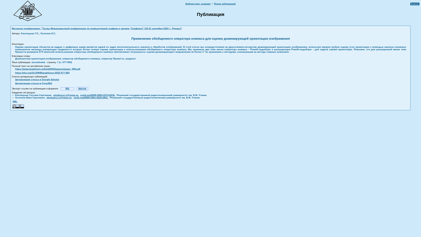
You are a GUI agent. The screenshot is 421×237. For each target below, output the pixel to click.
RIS (67, 88)
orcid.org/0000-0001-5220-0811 (91, 97)
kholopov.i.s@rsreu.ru (59, 97)
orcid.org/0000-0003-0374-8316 (97, 95)
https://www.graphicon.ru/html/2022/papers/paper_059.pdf (47, 69)
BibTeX (82, 88)
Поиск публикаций (225, 4)
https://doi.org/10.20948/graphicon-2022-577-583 (42, 73)
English (414, 4)
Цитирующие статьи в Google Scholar (37, 79)
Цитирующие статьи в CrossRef (33, 83)
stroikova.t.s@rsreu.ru (65, 95)
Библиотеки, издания (198, 4)
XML (14, 101)
